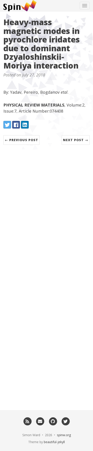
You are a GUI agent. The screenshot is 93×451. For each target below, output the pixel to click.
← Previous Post (21, 140)
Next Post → (75, 140)
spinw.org (64, 435)
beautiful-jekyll (54, 442)
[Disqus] (46, 213)
